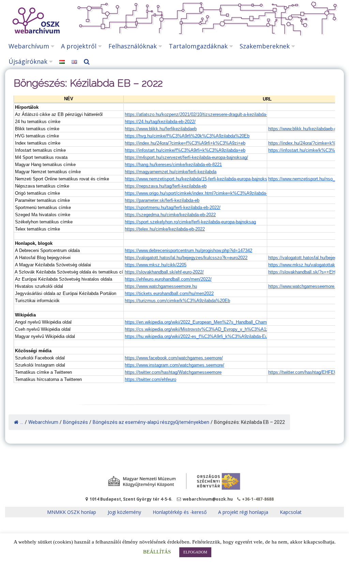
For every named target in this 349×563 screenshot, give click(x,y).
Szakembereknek (265, 46)
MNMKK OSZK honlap (71, 512)
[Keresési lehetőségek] (88, 61)
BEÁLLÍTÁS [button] (157, 551)
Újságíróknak (28, 61)
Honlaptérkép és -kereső (180, 512)
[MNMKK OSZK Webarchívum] (34, 31)
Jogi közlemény (124, 512)
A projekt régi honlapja (243, 512)
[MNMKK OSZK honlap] (174, 481)
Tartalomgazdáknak (198, 46)
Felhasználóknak (132, 46)
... (21, 422)
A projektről (78, 46)
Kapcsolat (291, 512)
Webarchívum (29, 46)
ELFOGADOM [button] (195, 552)
